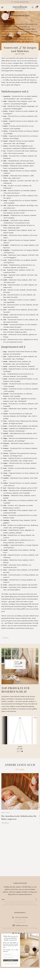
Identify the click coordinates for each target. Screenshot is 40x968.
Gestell (20, 747)
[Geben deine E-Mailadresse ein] (36, 899)
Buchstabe (5, 637)
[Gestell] (20, 730)
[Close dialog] (37, 935)
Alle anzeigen (19, 769)
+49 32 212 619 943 (21, 917)
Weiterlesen (5, 823)
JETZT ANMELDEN (11, 960)
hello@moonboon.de (22, 925)
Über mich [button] (13, 18)
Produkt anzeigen (19, 666)
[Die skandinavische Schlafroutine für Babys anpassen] (20, 791)
